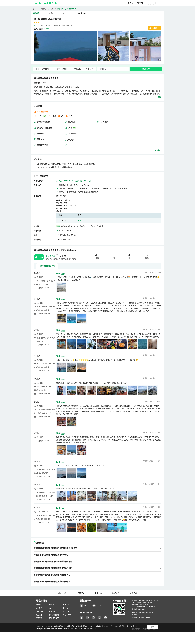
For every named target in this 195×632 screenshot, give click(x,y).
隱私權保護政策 (88, 628)
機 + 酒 (65, 608)
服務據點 (116, 593)
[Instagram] (93, 617)
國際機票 (39, 605)
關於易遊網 (62, 593)
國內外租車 (67, 615)
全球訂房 (34, 9)
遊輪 (50, 608)
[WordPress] (99, 617)
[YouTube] (87, 617)
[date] (49, 69)
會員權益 (81, 593)
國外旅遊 (39, 608)
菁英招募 (133, 593)
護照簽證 (39, 618)
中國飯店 (42, 9)
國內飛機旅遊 (54, 615)
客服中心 (131, 3)
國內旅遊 (52, 611)
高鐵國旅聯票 (54, 618)
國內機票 (52, 605)
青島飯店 (51, 9)
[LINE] (105, 617)
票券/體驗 (39, 611)
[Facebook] (82, 617)
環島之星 (66, 611)
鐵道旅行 (39, 615)
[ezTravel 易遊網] (46, 3)
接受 (152, 627)
